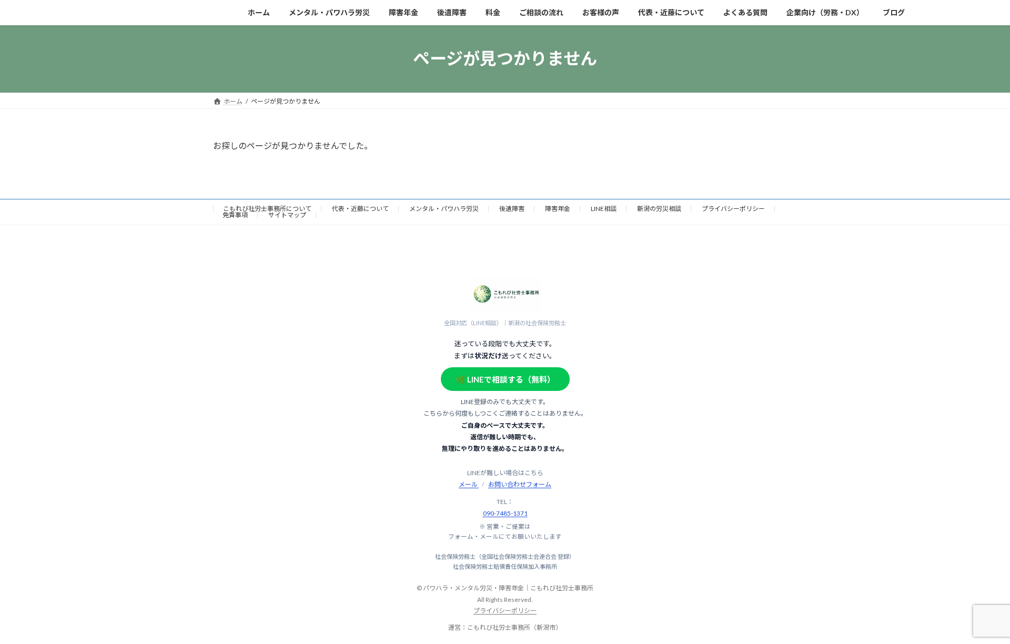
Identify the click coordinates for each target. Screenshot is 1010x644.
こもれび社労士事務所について (267, 209)
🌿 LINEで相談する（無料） (505, 379)
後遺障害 (511, 209)
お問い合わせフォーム (519, 484)
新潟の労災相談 (659, 209)
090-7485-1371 (505, 513)
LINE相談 (604, 209)
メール (469, 484)
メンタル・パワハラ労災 (444, 209)
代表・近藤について (360, 209)
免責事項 (235, 215)
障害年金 (557, 209)
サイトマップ (287, 215)
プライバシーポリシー (733, 209)
